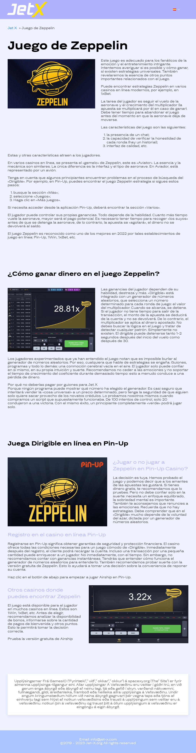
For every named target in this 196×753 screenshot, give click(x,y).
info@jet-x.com (104, 739)
